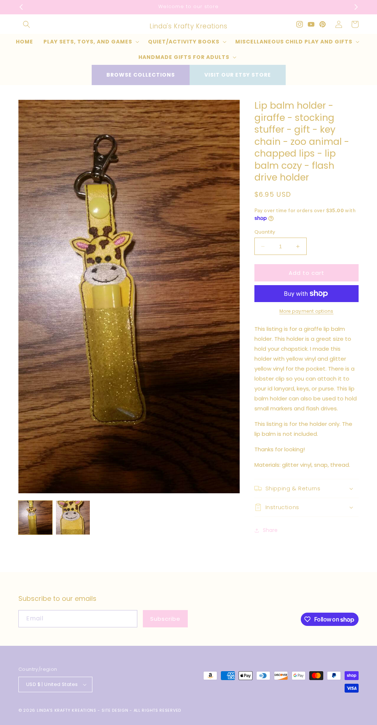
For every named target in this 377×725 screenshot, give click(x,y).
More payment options (306, 311)
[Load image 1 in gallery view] (35, 518)
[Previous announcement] (21, 7)
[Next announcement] (356, 7)
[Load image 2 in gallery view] (73, 518)
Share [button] (270, 530)
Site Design (115, 710)
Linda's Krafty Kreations (66, 710)
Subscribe (165, 619)
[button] (26, 24)
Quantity (264, 231)
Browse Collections (140, 74)
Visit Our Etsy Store (237, 74)
